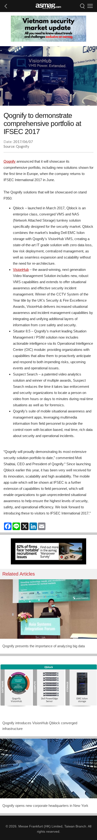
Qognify (10, 161)
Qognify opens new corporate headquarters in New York (45, 806)
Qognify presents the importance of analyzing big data (43, 646)
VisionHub (21, 270)
